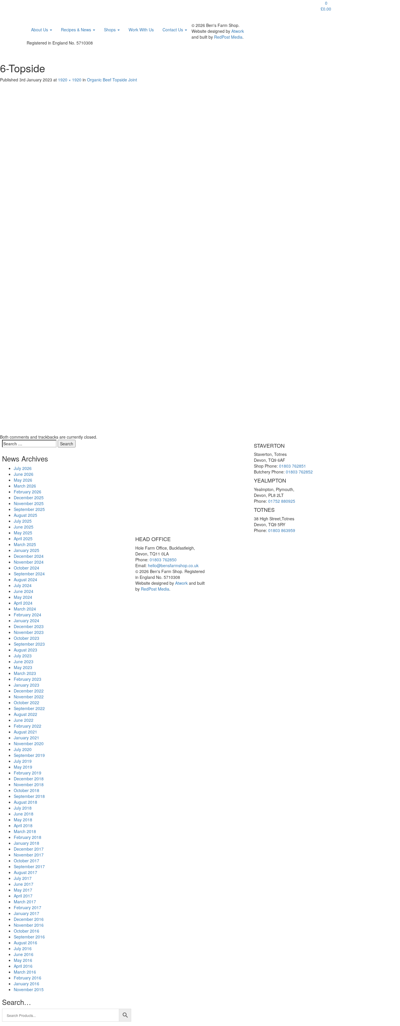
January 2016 (26, 983)
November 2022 (29, 697)
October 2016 (26, 931)
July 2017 (23, 878)
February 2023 (27, 679)
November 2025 (29, 503)
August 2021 (25, 732)
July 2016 (23, 948)
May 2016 (23, 960)
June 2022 (23, 720)
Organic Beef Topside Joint (112, 80)
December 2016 (29, 919)
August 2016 (25, 942)
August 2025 (25, 515)
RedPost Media (228, 37)
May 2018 (23, 819)
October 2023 (26, 638)
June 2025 (23, 527)
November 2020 (29, 743)
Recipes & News (76, 30)
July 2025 (23, 521)
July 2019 (23, 761)
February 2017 (27, 907)
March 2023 (25, 673)
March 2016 (25, 972)
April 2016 (23, 966)
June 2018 (23, 814)
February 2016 (27, 978)
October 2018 (26, 790)
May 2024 (23, 597)
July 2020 (23, 749)
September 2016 (29, 937)
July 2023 (23, 656)
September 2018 (29, 796)
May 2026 (23, 480)
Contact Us (173, 30)
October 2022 (26, 702)
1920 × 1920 (69, 80)
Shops (110, 30)
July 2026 (23, 468)
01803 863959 (281, 530)
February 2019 (27, 773)
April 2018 (23, 825)
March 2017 (25, 901)
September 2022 (29, 708)
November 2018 (29, 784)
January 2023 (26, 685)
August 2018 (25, 802)
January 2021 (26, 738)
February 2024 (27, 615)
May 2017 (23, 890)
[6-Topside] (175, 257)
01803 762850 (163, 559)
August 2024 (25, 579)
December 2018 (29, 779)
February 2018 (27, 837)
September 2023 (29, 644)
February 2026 (27, 492)
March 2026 (25, 486)
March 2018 (25, 831)
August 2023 (25, 650)
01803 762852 (299, 472)
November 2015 (29, 989)
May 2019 (23, 767)
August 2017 (25, 872)
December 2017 (29, 849)
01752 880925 (281, 501)
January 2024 (26, 620)
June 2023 (23, 661)
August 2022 (25, 714)
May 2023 (23, 667)
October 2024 (26, 568)
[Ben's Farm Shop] (39, 7)
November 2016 (29, 925)
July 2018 (23, 808)
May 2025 (23, 533)
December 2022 (29, 691)
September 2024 (29, 574)
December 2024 (29, 556)
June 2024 (23, 591)
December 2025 (29, 497)
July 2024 (23, 585)
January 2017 (26, 913)
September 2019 (29, 755)
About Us (40, 30)
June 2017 (23, 884)
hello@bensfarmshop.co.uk (173, 565)
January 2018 (26, 843)
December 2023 (29, 626)
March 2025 (25, 544)
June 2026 (23, 474)
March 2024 (25, 609)
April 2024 (23, 603)
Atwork (237, 31)
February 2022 (27, 726)
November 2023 (29, 632)
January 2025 (26, 550)
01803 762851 (292, 466)
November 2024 (29, 562)
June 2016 (23, 954)
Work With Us (141, 30)
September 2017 (29, 866)
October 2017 (26, 860)
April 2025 (23, 538)
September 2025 (29, 509)
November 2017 (29, 855)
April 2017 (23, 896)
